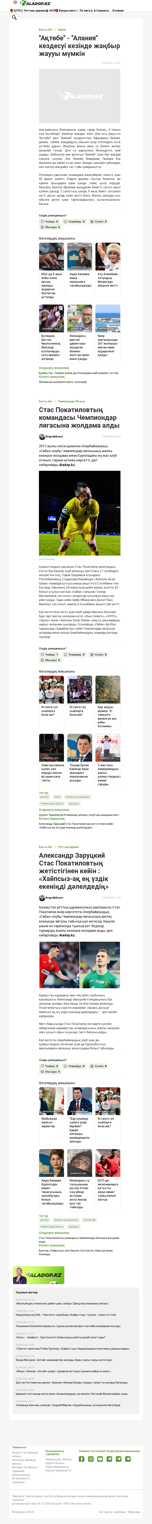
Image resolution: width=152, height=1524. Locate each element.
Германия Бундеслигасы (21, 1472)
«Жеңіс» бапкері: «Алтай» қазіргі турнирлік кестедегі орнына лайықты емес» (63, 1371)
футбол (44, 797)
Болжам (118, 10)
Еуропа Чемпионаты (58, 1470)
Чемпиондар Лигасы (58, 1459)
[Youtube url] (100, 1459)
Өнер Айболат (54, 436)
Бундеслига (67, 10)
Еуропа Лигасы (55, 1463)
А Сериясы (101, 10)
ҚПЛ (17, 10)
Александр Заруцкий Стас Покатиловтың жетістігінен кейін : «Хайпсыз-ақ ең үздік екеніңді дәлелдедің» (76, 825)
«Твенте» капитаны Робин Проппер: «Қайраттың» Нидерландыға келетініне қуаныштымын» (73, 1348)
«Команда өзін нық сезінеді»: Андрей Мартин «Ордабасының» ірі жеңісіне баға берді (68, 1405)
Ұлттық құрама (35, 10)
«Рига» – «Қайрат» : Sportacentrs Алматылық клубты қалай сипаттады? (60, 1337)
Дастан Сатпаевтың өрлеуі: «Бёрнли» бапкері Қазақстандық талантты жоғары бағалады (72, 1382)
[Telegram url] (109, 1459)
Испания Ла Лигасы (24, 1467)
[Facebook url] (82, 1459)
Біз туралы (106, 1511)
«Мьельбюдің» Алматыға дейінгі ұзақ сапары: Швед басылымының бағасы (62, 1303)
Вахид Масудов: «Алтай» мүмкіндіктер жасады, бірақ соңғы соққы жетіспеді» (64, 1359)
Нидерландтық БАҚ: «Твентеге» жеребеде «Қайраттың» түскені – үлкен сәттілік (66, 1314)
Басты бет (46, 29)
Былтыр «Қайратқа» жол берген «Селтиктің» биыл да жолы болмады (76, 1252)
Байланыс (120, 1511)
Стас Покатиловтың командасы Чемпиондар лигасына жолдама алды (79, 1239)
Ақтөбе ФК (89, 1220)
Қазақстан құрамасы (78, 797)
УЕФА (57, 797)
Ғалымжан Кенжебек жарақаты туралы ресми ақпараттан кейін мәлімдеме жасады (68, 1326)
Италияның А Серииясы (20, 1480)
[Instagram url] (91, 1459)
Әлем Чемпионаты (57, 1466)
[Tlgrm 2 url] (128, 1459)
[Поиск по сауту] (14, 17)
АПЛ (52, 10)
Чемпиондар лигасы (51, 803)
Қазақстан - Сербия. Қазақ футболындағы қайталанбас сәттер (78, 373)
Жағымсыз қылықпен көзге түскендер (63, 381)
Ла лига (84, 10)
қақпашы (74, 803)
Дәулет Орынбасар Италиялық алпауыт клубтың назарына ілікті (79, 814)
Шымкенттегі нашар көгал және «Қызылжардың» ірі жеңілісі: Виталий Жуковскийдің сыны (72, 1393)
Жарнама (134, 1511)
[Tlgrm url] (119, 1459)
